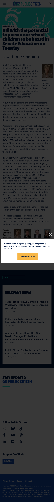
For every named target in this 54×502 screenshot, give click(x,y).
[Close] (50, 234)
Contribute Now (28, 256)
